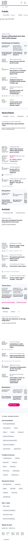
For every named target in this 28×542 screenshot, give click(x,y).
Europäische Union (20, 212)
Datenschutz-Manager (8, 444)
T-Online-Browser (7, 458)
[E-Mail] (22, 3)
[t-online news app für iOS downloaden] (5, 529)
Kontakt (12, 432)
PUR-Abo (17, 458)
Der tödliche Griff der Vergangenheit (16, 160)
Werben (5, 432)
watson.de (17, 484)
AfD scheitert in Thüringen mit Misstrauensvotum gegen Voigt (18, 72)
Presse (16, 428)
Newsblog (5, 311)
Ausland (20, 15)
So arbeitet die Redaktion (9, 510)
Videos (4, 466)
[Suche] (18, 3)
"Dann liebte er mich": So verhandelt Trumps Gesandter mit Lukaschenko (17, 380)
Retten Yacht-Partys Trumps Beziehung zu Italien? (7, 54)
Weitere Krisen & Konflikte (8, 302)
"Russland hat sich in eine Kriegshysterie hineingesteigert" (7, 296)
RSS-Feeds (12, 466)
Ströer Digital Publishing (9, 423)
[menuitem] (25, 3)
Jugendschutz (17, 448)
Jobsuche (5, 474)
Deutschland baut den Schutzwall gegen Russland (17, 398)
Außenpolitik (21, 116)
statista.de (14, 492)
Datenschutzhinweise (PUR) (10, 440)
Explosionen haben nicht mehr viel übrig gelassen (17, 356)
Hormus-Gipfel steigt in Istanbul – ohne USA (17, 278)
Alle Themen (6, 470)
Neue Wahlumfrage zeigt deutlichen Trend (13, 124)
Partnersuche (15, 474)
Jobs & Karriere (6, 428)
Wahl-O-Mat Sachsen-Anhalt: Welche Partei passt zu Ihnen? (16, 150)
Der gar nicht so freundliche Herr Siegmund (15, 170)
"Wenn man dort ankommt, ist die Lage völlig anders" (14, 319)
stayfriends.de (6, 496)
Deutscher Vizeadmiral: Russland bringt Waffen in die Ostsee (12, 221)
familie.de (5, 492)
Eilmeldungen (16, 470)
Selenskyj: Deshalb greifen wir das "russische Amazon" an (18, 368)
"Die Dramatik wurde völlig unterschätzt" (18, 295)
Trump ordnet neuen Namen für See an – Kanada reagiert (16, 103)
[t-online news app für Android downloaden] (12, 529)
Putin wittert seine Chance (18, 266)
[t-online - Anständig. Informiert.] (6, 2)
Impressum (21, 432)
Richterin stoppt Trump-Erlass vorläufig (17, 246)
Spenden (13, 311)
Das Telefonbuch (7, 484)
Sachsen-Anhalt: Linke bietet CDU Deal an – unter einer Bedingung (7, 201)
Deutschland (6, 15)
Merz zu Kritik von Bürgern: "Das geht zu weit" (16, 182)
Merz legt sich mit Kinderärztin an (17, 200)
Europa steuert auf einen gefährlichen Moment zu (17, 54)
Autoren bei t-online (8, 514)
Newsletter (6, 462)
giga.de (5, 488)
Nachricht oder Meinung (9, 518)
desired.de (12, 488)
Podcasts (14, 462)
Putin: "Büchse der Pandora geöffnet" (6, 397)
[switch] (19, 311)
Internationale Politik (8, 212)
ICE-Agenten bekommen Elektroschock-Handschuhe (17, 258)
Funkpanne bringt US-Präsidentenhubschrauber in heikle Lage (18, 81)
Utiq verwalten (6, 448)
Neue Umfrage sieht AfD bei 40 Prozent (17, 62)
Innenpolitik (6, 116)
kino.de (20, 488)
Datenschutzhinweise (8, 436)
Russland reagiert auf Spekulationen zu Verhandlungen (16, 92)
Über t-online (6, 506)
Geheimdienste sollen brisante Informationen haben (17, 345)
